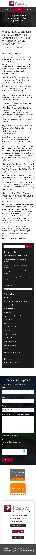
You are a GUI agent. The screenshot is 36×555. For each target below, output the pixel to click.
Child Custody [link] (19, 47)
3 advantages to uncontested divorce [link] (15, 255)
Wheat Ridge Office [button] (18, 526)
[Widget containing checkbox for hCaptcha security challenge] (14, 452)
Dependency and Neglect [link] (11, 316)
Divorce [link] (6, 319)
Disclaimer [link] (5, 436)
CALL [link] (31, 10)
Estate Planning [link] (8, 327)
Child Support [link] (8, 312)
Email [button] (19, 10)
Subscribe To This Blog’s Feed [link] (13, 362)
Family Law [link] (7, 330)
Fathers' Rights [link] (8, 334)
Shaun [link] (5, 47)
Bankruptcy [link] (7, 305)
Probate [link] (6, 349)
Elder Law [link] (7, 323)
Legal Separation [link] (9, 341)
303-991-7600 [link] (7, 234)
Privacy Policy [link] (16, 436)
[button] (6, 9)
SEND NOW (7, 460)
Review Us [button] (18, 537)
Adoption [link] (6, 297)
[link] (18, 3)
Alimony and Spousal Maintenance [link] (14, 301)
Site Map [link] (31, 551)
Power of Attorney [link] (9, 345)
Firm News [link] (7, 338)
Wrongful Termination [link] (11, 352)
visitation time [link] (13, 88)
